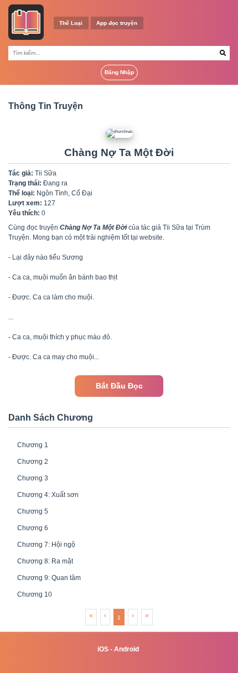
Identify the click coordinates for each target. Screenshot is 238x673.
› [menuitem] (133, 615)
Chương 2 (32, 461)
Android (126, 649)
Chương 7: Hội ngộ (46, 544)
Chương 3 (32, 478)
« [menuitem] (91, 615)
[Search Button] (223, 53)
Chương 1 (32, 445)
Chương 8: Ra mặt (45, 561)
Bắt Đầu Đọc (119, 386)
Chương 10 (34, 594)
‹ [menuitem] (105, 615)
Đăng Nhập (119, 72)
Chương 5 (32, 511)
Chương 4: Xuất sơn (48, 495)
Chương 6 (32, 528)
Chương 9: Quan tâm (49, 578)
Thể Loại (70, 23)
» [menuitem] (147, 615)
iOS (102, 649)
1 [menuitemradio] (119, 617)
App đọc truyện (116, 23)
